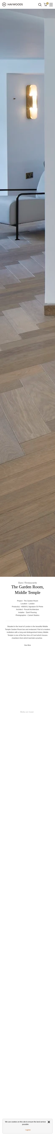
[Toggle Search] (39, 4)
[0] (45, 4)
